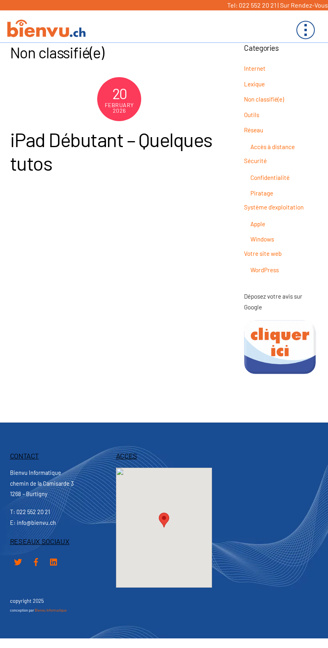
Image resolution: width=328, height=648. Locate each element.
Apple (257, 223)
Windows (262, 239)
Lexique (254, 84)
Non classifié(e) (264, 99)
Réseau (253, 130)
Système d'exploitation (274, 207)
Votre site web (263, 253)
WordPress (264, 269)
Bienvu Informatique (51, 610)
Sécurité (255, 160)
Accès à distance (272, 146)
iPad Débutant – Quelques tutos (111, 151)
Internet (255, 68)
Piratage (261, 193)
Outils (251, 114)
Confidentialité (270, 177)
